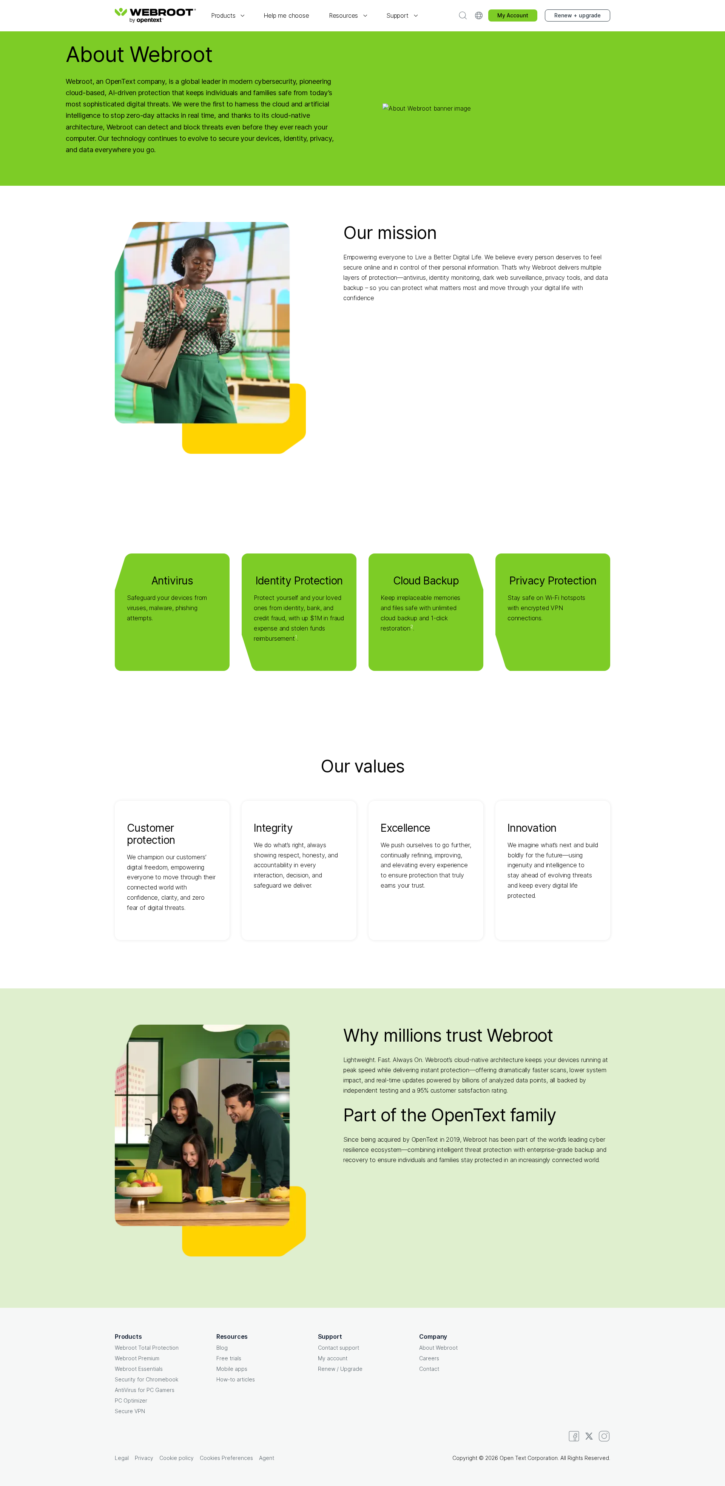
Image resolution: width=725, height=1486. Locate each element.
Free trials (228, 1358)
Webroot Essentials (139, 1369)
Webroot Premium (137, 1358)
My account (332, 1358)
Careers (429, 1358)
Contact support (338, 1347)
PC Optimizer (131, 1400)
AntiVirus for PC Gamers (144, 1390)
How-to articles (235, 1379)
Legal (122, 1458)
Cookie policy (176, 1458)
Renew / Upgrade (340, 1369)
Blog (222, 1347)
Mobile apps (231, 1369)
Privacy (144, 1458)
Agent (266, 1458)
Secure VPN (130, 1411)
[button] (227, 16)
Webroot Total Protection (147, 1347)
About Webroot (438, 1347)
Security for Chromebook (146, 1379)
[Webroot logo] (155, 15)
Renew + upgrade (577, 15)
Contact (429, 1369)
